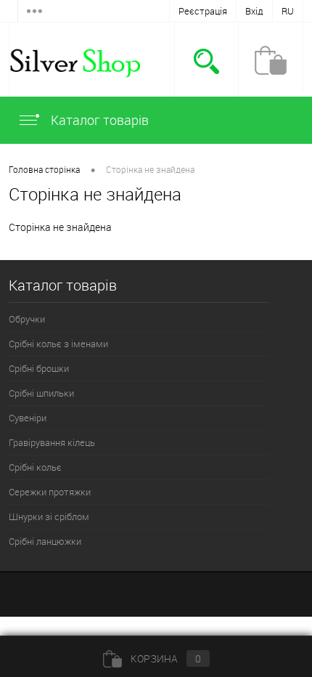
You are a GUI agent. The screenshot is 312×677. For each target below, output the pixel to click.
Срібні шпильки (41, 393)
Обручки (27, 318)
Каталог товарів (98, 120)
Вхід (254, 10)
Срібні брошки (39, 368)
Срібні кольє (35, 467)
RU (288, 10)
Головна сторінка (44, 169)
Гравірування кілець (52, 442)
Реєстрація (202, 10)
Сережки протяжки (50, 491)
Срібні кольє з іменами (58, 343)
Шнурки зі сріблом (49, 516)
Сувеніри (27, 417)
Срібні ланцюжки (45, 541)
